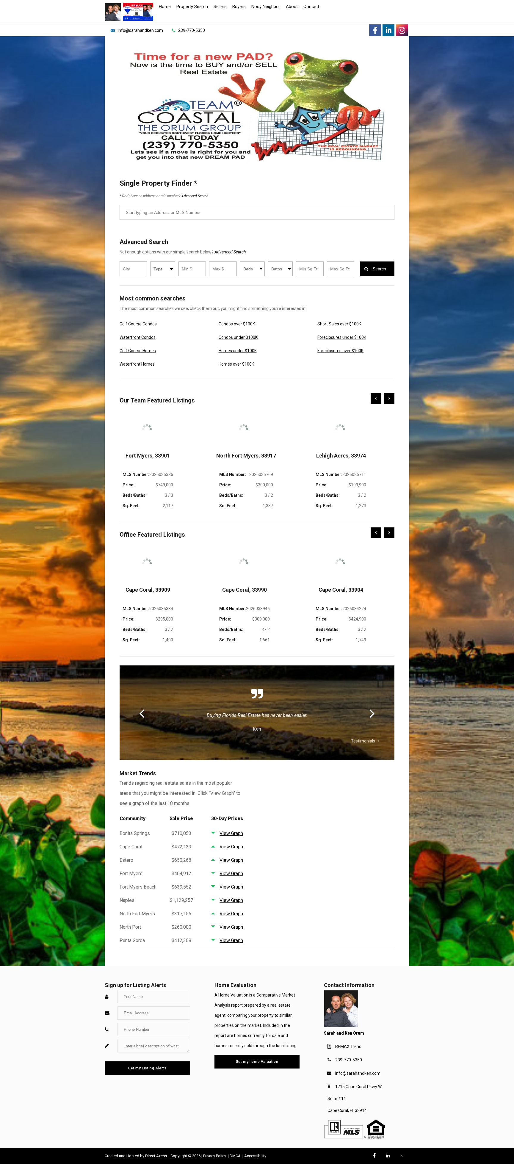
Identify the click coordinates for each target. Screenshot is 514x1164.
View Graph (231, 833)
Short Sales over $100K (339, 324)
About (292, 6)
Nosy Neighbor (265, 6)
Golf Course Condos (138, 324)
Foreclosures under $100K (341, 337)
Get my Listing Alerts (147, 1068)
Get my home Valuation (257, 1062)
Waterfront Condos (138, 337)
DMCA (236, 1156)
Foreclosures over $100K (340, 350)
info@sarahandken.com (357, 1073)
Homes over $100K (236, 364)
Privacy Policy (215, 1156)
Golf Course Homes (138, 350)
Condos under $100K (238, 337)
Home (165, 6)
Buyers (239, 6)
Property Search (192, 6)
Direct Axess (156, 1156)
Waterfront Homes (137, 364)
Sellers (220, 6)
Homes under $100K (238, 350)
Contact (311, 6)
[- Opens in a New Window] (375, 30)
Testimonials (363, 741)
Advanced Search (230, 252)
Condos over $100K (237, 324)
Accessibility (255, 1156)
